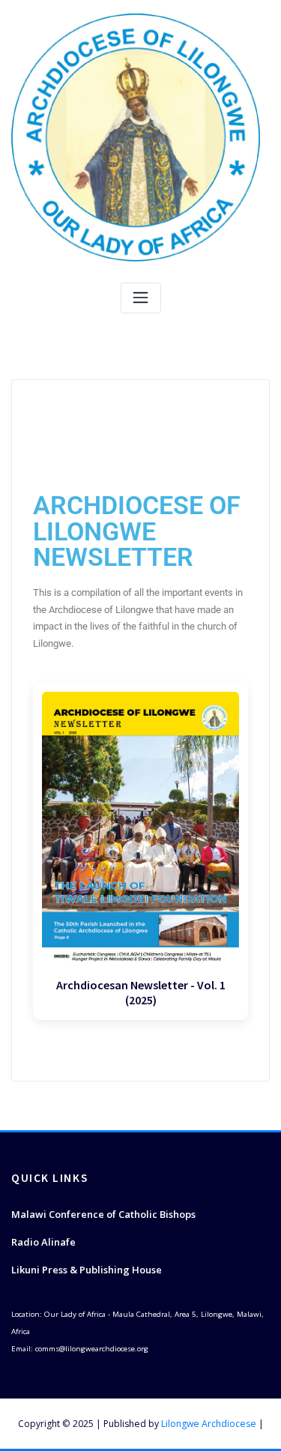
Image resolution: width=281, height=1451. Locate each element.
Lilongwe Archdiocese (208, 1423)
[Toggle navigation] (141, 298)
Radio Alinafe (43, 1242)
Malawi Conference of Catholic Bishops (103, 1214)
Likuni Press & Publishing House (86, 1269)
